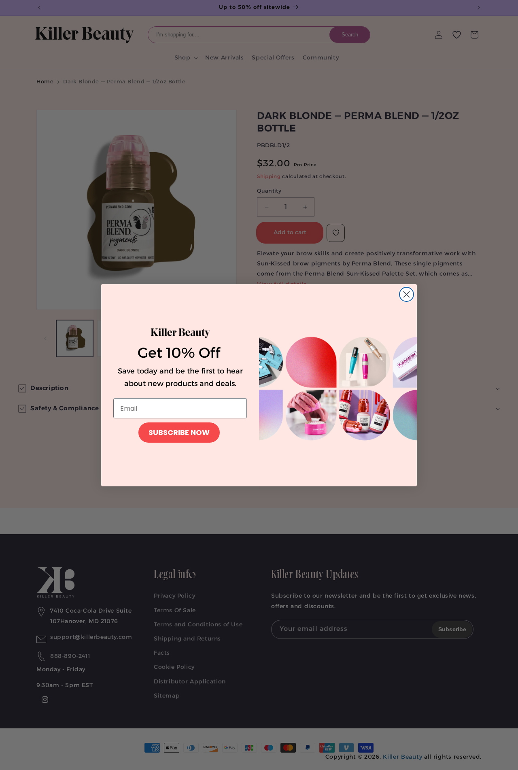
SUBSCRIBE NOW (179, 432)
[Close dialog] (406, 294)
